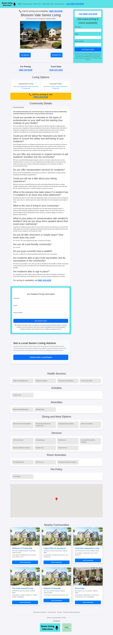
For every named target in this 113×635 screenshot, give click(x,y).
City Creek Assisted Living (22, 588)
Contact (59, 612)
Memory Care (37, 4)
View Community (25, 562)
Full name (16, 298)
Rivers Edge (79, 588)
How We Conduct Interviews (71, 612)
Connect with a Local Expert (41, 357)
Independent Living (48, 4)
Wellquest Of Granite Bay (22, 548)
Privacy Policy (57, 325)
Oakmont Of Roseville (52, 588)
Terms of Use (46, 325)
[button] (56, 499)
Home (20, 4)
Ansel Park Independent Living (87, 548)
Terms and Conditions (39, 612)
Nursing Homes (59, 4)
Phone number (18, 312)
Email (15, 305)
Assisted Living (27, 4)
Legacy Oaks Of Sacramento (55, 548)
